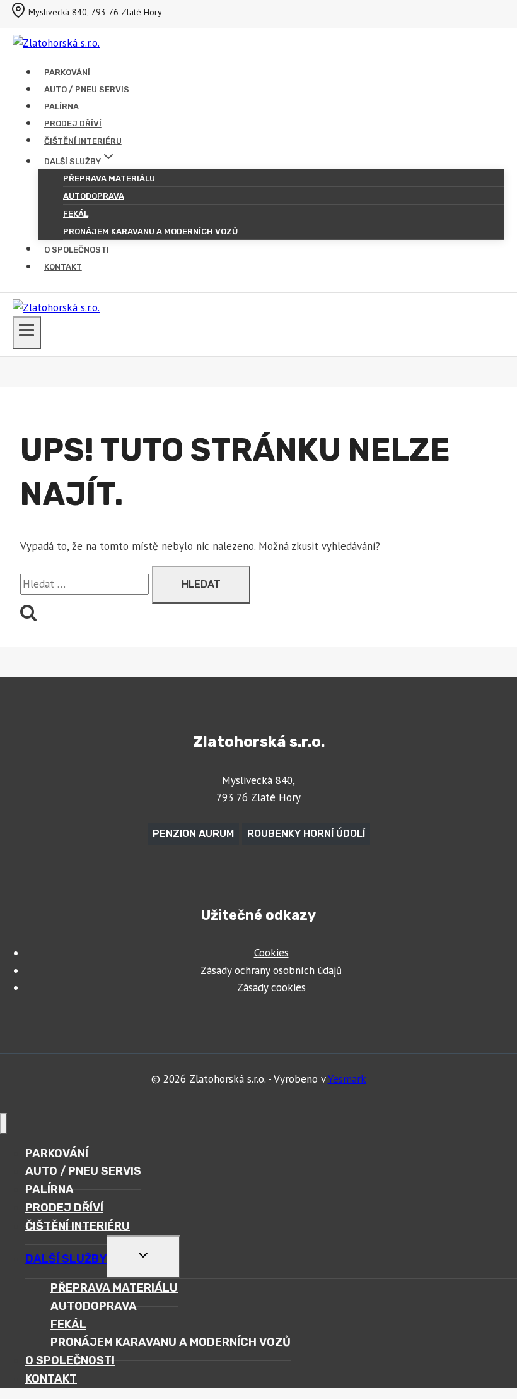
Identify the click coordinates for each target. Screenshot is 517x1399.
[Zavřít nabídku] (3, 1123)
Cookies (271, 953)
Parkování (67, 72)
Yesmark (347, 1079)
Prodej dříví (73, 123)
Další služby (66, 1259)
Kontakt (63, 266)
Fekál (75, 213)
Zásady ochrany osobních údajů (271, 970)
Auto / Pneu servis (86, 89)
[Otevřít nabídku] (27, 332)
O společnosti (76, 249)
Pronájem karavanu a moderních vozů (150, 231)
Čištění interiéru (83, 140)
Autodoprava (93, 196)
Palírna (61, 106)
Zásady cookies (271, 987)
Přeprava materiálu (109, 178)
